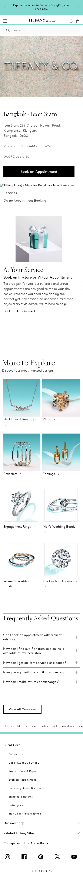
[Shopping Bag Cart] (78, 21)
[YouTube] (74, 856)
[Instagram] (8, 856)
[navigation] (5, 21)
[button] (5, 21)
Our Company (13, 823)
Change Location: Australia (24, 843)
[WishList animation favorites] (71, 21)
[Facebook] (24, 856)
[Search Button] (8, 30)
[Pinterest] (41, 856)
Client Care (11, 745)
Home (7, 726)
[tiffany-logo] (41, 21)
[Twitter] (58, 856)
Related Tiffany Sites (18, 833)
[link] (41, 637)
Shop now (41, 8)
